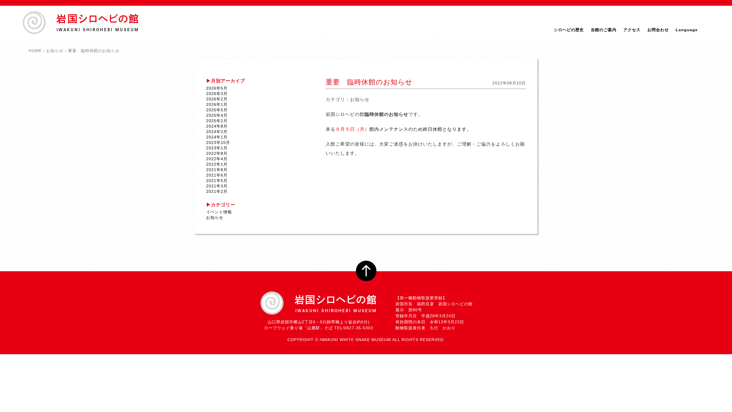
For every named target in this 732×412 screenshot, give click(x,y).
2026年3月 (217, 93)
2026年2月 (217, 99)
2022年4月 (217, 159)
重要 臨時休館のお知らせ (369, 82)
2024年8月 (217, 126)
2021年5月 (217, 180)
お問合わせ (658, 29)
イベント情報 (219, 212)
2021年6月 (217, 175)
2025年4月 (217, 115)
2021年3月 (217, 186)
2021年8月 (217, 169)
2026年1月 (217, 104)
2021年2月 (217, 191)
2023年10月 (218, 142)
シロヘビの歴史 (569, 29)
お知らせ (359, 99)
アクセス (631, 29)
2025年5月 (217, 110)
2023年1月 (217, 148)
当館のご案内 (603, 29)
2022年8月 (217, 153)
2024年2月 (217, 131)
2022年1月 (217, 164)
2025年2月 (217, 120)
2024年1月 (217, 137)
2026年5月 (217, 88)
